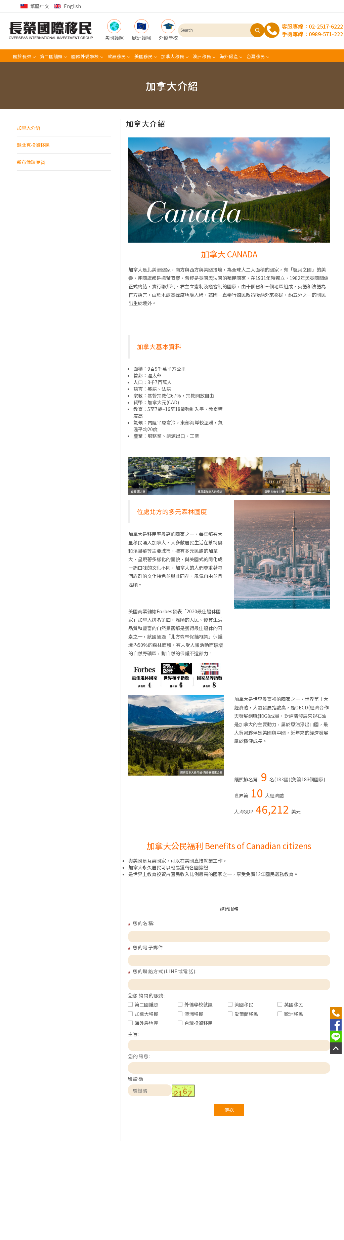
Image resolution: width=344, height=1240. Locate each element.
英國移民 (293, 1004)
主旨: (134, 1034)
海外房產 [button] (229, 56)
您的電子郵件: (148, 947)
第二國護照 (146, 1004)
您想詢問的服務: (147, 995)
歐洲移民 (293, 1013)
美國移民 (243, 1004)
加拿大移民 (146, 1013)
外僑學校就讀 (198, 1004)
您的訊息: (139, 1056)
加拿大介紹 (28, 127)
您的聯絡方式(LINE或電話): (164, 971)
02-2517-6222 (326, 26)
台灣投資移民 (198, 1023)
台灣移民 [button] (256, 56)
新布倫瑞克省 (31, 162)
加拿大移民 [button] (172, 56)
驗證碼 (135, 1078)
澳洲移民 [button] (202, 56)
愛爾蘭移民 (246, 1013)
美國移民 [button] (143, 56)
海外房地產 (146, 1023)
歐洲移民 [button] (117, 56)
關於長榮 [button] (22, 56)
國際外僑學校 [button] (85, 56)
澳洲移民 (193, 1013)
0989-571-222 (326, 34)
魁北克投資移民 (33, 144)
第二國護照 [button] (51, 56)
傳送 (229, 1110)
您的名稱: (143, 923)
